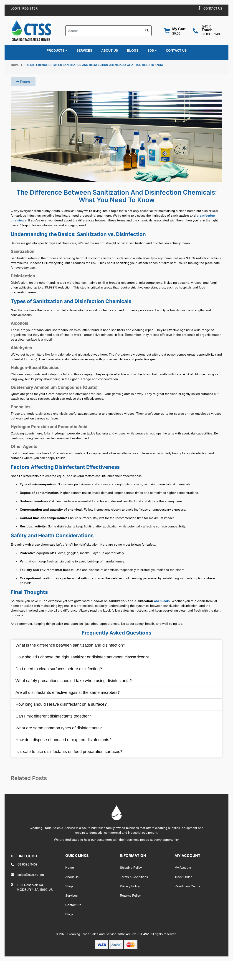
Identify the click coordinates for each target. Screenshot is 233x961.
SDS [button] (151, 50)
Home (69, 867)
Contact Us (176, 50)
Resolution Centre (187, 886)
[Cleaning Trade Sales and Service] (31, 30)
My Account (183, 867)
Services (84, 50)
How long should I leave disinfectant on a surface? (61, 704)
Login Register (24, 8)
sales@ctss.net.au (31, 874)
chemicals (162, 601)
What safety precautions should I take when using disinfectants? (73, 680)
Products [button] (56, 50)
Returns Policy (130, 895)
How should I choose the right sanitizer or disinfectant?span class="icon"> (82, 657)
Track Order (183, 877)
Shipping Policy (131, 867)
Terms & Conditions (134, 877)
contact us (212, 8)
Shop (69, 886)
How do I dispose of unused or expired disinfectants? (63, 740)
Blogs (132, 50)
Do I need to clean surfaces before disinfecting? (58, 669)
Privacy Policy (130, 886)
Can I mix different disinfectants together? (53, 716)
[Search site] (147, 30)
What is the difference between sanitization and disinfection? (70, 645)
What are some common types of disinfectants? (58, 728)
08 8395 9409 (212, 34)
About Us (109, 50)
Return (24, 81)
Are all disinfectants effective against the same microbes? (67, 692)
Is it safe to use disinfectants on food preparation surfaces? (68, 751)
